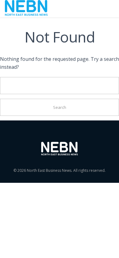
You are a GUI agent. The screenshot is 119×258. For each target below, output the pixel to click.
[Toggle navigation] (106, 8)
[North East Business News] (26, 8)
